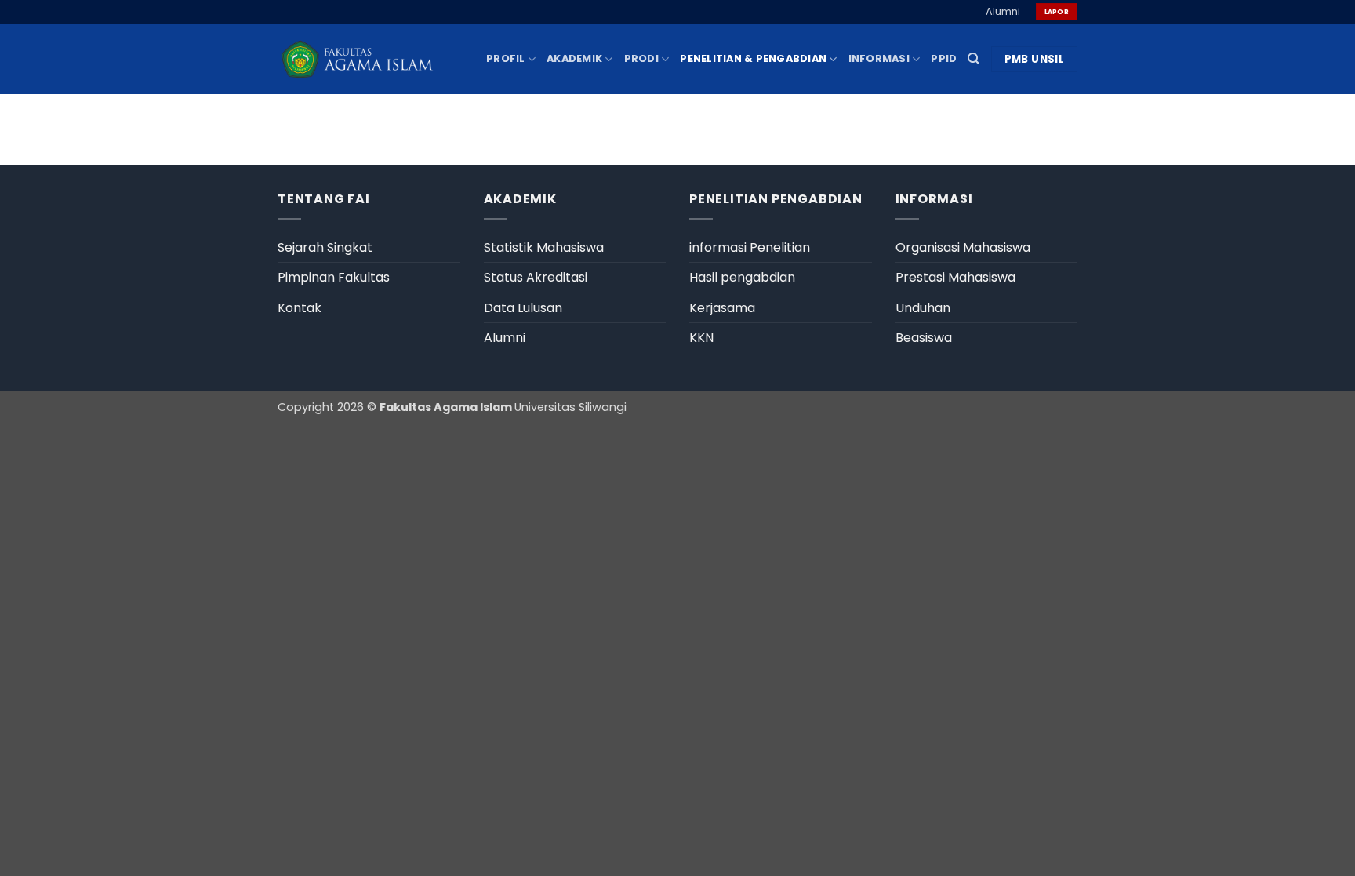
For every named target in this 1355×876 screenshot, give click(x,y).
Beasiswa (923, 338)
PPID (944, 58)
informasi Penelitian (749, 247)
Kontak (299, 308)
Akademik (574, 58)
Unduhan (922, 308)
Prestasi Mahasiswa (955, 277)
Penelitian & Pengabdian (753, 58)
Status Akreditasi (535, 277)
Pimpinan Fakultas (334, 277)
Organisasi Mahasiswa (962, 247)
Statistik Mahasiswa (544, 247)
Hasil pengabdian (742, 277)
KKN (701, 338)
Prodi (641, 58)
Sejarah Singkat (325, 247)
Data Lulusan (523, 308)
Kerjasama (722, 308)
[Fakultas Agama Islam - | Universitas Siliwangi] (356, 59)
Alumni (1003, 11)
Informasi (879, 58)
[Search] (973, 59)
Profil (505, 58)
